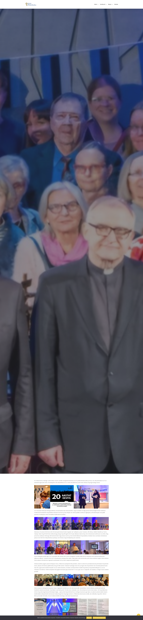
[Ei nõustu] (141, 618)
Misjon (71, 249)
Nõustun (89, 617)
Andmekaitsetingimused (99, 617)
